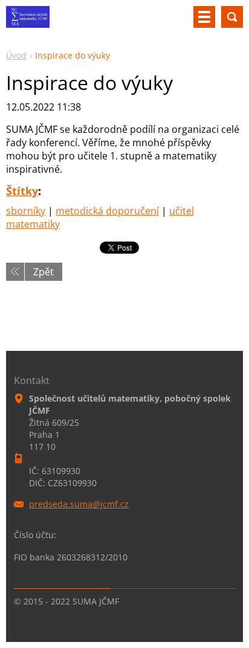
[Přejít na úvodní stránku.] (28, 21)
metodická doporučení (107, 210)
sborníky (25, 210)
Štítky (22, 191)
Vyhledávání (232, 17)
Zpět (43, 271)
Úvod (16, 55)
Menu (204, 17)
